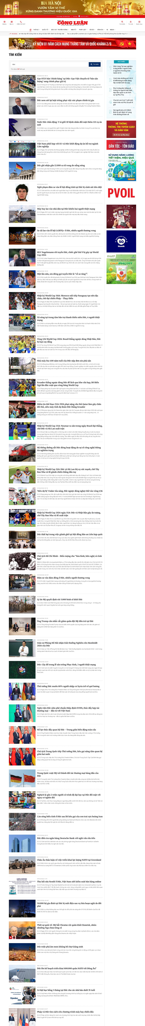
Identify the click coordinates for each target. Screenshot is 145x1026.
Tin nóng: (14, 33)
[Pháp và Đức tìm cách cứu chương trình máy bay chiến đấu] (22, 1017)
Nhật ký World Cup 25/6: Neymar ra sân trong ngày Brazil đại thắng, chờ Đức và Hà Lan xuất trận (69, 427)
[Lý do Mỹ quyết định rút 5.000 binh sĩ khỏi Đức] (22, 605)
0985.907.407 (21, 24)
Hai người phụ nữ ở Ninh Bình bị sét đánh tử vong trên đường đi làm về (122, 112)
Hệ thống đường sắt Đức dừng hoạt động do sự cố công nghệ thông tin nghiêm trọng (69, 449)
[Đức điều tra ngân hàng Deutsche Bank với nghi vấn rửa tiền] (22, 843)
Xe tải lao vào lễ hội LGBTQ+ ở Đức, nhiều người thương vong (66, 230)
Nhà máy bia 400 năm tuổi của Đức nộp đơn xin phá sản (64, 361)
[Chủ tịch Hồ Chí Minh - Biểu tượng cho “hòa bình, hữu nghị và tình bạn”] (22, 561)
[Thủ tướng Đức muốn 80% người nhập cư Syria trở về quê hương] (22, 691)
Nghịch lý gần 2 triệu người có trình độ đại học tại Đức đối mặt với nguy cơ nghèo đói (69, 796)
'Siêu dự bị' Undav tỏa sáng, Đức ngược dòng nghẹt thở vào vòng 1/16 (70, 491)
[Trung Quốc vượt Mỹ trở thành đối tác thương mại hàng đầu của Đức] (22, 778)
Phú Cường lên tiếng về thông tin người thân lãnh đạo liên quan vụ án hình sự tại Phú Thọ (122, 91)
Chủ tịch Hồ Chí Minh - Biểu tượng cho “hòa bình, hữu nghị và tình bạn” (69, 557)
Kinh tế (73, 30)
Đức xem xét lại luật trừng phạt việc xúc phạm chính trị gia (65, 100)
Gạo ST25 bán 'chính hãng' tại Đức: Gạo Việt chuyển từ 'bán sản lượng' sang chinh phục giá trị (67, 80)
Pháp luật (82, 30)
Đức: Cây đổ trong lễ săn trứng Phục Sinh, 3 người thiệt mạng (66, 664)
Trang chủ (30, 30)
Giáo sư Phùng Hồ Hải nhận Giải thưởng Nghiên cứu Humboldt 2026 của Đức (67, 644)
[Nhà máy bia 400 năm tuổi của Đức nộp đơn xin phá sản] (22, 366)
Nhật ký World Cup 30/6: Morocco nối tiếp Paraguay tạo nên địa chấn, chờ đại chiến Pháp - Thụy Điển (67, 297)
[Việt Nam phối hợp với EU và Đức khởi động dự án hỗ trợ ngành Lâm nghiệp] (22, 149)
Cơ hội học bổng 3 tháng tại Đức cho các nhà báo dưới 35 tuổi (66, 990)
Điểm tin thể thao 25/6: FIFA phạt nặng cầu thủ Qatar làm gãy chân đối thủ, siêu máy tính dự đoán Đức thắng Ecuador (69, 405)
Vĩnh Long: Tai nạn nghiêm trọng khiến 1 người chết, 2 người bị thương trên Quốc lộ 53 (122, 69)
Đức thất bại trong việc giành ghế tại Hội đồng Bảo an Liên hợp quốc (70, 534)
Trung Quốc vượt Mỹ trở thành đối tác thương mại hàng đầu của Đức (67, 774)
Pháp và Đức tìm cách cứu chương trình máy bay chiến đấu (65, 1012)
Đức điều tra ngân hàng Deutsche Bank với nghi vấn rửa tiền (66, 838)
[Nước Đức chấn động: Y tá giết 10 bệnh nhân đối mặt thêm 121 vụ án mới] (22, 127)
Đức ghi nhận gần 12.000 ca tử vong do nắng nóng (61, 165)
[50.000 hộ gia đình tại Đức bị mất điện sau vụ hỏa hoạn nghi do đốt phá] (22, 908)
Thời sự (36, 30)
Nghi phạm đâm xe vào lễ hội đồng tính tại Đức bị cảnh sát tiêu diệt (69, 187)
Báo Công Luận (72, 23)
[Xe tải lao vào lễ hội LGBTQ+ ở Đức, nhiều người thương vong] (22, 236)
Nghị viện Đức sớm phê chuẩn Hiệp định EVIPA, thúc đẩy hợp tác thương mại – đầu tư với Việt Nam (68, 709)
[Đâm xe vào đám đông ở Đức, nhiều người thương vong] (22, 583)
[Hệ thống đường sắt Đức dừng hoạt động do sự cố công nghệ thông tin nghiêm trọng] (22, 453)
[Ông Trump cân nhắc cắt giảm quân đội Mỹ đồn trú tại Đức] (22, 626)
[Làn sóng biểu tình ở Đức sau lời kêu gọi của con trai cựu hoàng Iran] (22, 822)
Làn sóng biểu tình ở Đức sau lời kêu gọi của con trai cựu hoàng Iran (70, 816)
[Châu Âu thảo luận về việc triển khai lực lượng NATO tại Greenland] (22, 865)
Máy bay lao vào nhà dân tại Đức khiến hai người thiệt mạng (66, 209)
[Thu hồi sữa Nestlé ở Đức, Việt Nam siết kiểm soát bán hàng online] (22, 887)
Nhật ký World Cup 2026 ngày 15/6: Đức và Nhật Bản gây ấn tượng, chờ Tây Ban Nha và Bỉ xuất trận (69, 514)
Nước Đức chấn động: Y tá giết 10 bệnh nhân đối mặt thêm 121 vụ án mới (69, 123)
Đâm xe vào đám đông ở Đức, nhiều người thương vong (63, 578)
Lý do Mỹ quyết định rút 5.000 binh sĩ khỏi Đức (59, 599)
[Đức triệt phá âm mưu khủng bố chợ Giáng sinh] (22, 952)
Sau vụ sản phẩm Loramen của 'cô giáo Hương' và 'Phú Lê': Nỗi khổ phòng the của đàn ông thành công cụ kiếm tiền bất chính (77, 34)
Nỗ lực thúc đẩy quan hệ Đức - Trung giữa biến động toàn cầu (66, 729)
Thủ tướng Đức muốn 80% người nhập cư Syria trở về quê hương (68, 686)
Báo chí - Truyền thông (59, 30)
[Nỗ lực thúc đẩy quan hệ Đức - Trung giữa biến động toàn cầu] (22, 735)
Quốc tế (45, 30)
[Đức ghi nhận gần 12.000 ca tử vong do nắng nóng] (22, 171)
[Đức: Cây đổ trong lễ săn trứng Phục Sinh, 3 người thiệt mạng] (22, 670)
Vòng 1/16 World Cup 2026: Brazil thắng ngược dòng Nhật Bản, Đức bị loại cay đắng (69, 340)
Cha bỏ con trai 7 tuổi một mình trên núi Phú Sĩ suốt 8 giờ (123, 102)
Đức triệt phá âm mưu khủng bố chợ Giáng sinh (60, 946)
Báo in (12, 24)
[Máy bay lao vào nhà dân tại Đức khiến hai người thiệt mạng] (22, 214)
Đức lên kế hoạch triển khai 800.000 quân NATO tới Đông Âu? (66, 968)
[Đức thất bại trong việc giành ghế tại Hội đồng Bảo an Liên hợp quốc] (22, 539)
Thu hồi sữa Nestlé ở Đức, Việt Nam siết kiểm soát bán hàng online (69, 881)
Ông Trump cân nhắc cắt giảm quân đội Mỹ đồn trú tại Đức (65, 621)
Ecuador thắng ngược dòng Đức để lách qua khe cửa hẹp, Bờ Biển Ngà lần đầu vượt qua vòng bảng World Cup (68, 383)
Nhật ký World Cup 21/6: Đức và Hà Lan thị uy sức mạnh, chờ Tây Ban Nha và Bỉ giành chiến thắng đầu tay (68, 470)
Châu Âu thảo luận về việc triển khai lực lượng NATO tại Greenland (69, 860)
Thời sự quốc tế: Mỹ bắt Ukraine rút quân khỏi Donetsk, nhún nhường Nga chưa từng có (66, 926)
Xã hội (92, 30)
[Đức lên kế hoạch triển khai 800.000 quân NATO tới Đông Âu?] (22, 973)
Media (5, 24)
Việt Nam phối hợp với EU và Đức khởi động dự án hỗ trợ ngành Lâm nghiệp (67, 145)
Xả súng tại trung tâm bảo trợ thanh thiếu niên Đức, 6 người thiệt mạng (68, 318)
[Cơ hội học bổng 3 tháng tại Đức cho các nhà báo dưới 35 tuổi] (22, 995)
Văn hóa (100, 30)
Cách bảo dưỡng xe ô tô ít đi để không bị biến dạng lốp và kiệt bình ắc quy (123, 80)
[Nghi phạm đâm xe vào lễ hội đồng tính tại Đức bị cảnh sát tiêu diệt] (22, 192)
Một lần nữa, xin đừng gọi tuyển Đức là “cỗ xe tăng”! (62, 274)
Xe (107, 30)
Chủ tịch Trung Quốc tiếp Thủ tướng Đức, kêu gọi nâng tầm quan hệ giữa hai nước (69, 752)
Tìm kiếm (96, 64)
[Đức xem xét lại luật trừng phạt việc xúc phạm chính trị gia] (22, 105)
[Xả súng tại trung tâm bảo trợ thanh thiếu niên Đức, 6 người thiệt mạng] (22, 322)
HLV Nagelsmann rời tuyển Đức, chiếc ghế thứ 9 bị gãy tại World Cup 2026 (68, 253)
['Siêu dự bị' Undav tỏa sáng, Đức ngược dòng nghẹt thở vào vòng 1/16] (22, 496)
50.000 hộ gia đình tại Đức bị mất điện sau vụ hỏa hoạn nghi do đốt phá (69, 904)
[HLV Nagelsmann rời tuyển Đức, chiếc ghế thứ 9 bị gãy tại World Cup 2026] (22, 257)
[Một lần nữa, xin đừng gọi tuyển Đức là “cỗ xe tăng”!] (22, 279)
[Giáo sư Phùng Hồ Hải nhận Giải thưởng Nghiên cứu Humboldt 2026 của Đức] (22, 648)
